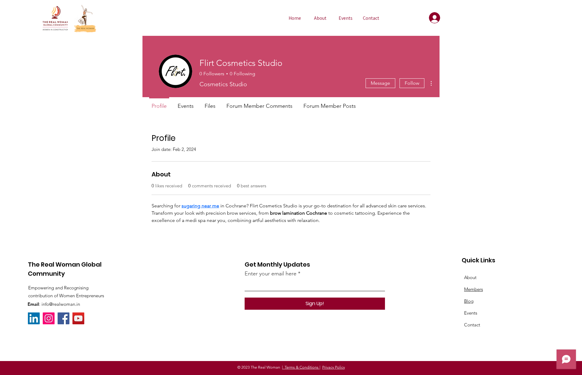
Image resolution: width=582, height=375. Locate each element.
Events (470, 313)
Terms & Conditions (301, 367)
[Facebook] (63, 318)
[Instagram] (49, 318)
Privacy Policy (333, 367)
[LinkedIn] (34, 318)
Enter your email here (270, 273)
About (470, 277)
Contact (472, 325)
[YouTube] (78, 318)
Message (380, 83)
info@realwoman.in (61, 304)
